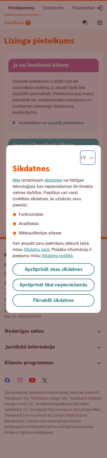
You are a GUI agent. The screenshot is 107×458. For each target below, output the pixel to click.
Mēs (16, 180)
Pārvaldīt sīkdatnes (53, 300)
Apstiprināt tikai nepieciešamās (53, 285)
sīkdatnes (53, 180)
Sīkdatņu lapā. (37, 249)
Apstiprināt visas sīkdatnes (54, 269)
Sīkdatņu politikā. (58, 255)
